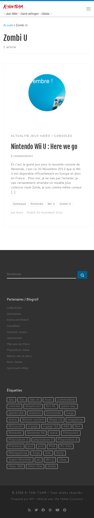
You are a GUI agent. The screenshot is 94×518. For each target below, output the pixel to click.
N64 (66, 426)
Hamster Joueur (17, 332)
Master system (33, 419)
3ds (22, 399)
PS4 (52, 446)
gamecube (16, 413)
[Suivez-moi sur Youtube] (57, 510)
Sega (36, 453)
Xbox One (35, 466)
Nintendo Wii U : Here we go (44, 147)
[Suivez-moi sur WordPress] (50, 510)
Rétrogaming (18, 453)
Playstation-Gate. (18, 350)
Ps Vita (66, 446)
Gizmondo (53, 413)
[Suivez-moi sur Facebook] (43, 510)
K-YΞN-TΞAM (35, 493)
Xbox (63, 459)
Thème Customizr (71, 499)
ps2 (30, 446)
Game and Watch (18, 320)
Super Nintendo (20, 459)
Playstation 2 (18, 439)
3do (11, 399)
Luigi (69, 413)
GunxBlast (13, 326)
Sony (60, 453)
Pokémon (15, 446)
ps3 (41, 446)
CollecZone (14, 307)
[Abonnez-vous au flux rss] (29, 510)
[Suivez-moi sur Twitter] (36, 510)
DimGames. (14, 314)
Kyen (19, 212)
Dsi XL (51, 406)
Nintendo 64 (36, 433)
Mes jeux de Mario (18, 344)
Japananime (14, 338)
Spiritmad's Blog (17, 368)
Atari (48, 399)
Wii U (50, 459)
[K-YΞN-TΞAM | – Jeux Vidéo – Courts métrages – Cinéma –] (13, 6)
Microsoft (16, 426)
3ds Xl (34, 399)
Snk (48, 453)
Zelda (52, 466)
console (14, 406)
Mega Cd (55, 419)
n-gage (33, 426)
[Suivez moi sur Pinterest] (64, 510)
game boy (68, 406)
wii (39, 459)
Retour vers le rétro (19, 356)
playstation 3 (43, 439)
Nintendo (15, 433)
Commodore (66, 399)
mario (13, 419)
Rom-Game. (15, 362)
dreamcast (33, 406)
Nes (77, 426)
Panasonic (70, 433)
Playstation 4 (67, 439)
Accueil (8, 25)
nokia (54, 433)
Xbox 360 (16, 466)
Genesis (35, 413)
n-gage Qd (50, 426)
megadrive (75, 419)
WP (31, 499)
